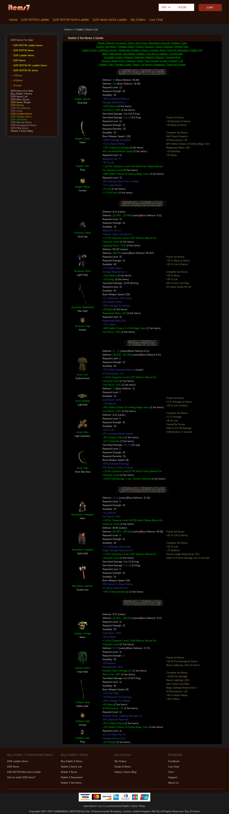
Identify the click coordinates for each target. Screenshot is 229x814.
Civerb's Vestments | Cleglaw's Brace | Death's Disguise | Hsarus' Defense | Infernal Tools (142, 46)
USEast (17, 75)
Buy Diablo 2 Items (21, 93)
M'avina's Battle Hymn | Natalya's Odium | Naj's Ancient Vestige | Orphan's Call (142, 61)
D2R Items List (19, 96)
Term (171, 771)
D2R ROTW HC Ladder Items (30, 65)
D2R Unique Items (21, 116)
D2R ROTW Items (23, 50)
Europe (17, 85)
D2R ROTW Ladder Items (28, 45)
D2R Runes (17, 105)
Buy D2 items (192, 811)
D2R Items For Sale (22, 90)
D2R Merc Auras (20, 99)
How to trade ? (21, 777)
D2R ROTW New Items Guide (24, 771)
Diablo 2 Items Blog (22, 130)
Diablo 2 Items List (87, 29)
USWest (18, 80)
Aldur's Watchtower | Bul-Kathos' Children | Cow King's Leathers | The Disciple (142, 53)
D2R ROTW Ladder (35, 19)
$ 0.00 (182, 7)
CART (210, 7)
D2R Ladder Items (23, 55)
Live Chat (156, 19)
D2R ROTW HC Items (25, 70)
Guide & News (122, 766)
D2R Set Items (19, 119)
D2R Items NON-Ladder (110, 19)
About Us (173, 782)
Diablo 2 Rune (69, 771)
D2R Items (19, 60)
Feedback (173, 761)
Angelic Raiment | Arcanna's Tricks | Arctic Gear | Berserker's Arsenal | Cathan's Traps (142, 43)
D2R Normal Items (21, 122)
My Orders (138, 19)
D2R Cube (17, 110)
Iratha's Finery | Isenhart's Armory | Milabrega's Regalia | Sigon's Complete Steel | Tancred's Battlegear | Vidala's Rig (142, 50)
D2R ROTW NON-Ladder (71, 19)
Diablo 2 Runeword (71, 777)
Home (13, 19)
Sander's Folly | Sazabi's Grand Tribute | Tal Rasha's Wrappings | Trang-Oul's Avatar (142, 64)
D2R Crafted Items (21, 113)
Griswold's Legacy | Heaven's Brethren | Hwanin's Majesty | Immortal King (142, 57)
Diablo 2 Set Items (71, 782)
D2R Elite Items (19, 128)
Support (172, 777)
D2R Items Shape (21, 102)
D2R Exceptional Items (23, 125)
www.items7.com (92, 806)
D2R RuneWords (20, 108)
